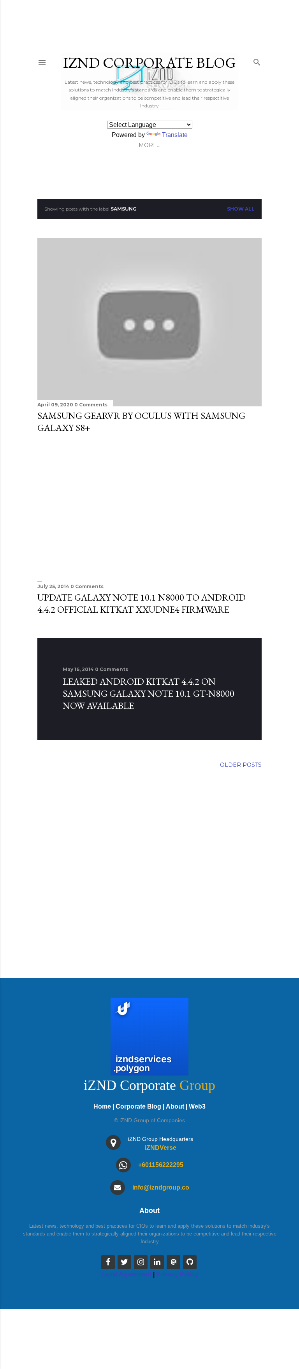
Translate (175, 135)
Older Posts (241, 764)
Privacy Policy (177, 1274)
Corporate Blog (138, 1106)
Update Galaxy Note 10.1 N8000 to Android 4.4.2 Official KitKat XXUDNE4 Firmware (141, 603)
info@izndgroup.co (160, 1187)
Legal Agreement (126, 1274)
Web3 (197, 1106)
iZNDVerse (160, 1147)
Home (102, 1106)
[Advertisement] (149, 507)
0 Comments (90, 405)
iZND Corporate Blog (149, 62)
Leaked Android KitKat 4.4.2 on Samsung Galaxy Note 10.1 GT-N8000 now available (148, 693)
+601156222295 (160, 1165)
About (175, 1106)
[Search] (257, 60)
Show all (241, 209)
